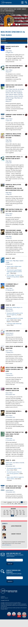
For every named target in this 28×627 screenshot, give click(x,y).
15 (10, 503)
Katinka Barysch (17, 307)
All (4, 510)
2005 (8, 514)
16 (12, 503)
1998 (16, 515)
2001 (20, 514)
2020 (4, 511)
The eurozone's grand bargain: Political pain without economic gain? (14, 232)
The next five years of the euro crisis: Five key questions (14, 434)
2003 (14, 514)
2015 (20, 511)
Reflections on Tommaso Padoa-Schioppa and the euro (14, 369)
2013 (4, 513)
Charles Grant (9, 260)
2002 (17, 514)
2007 (24, 513)
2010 (14, 513)
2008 (20, 513)
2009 (17, 513)
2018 (11, 511)
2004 (11, 514)
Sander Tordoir (16, 534)
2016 (17, 511)
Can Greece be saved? (13, 331)
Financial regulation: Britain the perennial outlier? (13, 135)
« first (5, 502)
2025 (10, 510)
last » (19, 503)
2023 (17, 510)
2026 (7, 510)
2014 (24, 511)
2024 (13, 510)
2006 (4, 514)
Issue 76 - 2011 (10, 305)
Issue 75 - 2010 (10, 460)
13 (23, 502)
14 (8, 503)
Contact (3, 596)
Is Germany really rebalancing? (14, 323)
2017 (14, 511)
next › (16, 503)
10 (17, 502)
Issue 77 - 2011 (10, 258)
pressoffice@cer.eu (6, 545)
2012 (8, 513)
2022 (20, 510)
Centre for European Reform (6, 2)
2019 (8, 511)
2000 (24, 514)
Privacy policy (4, 598)
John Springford (16, 526)
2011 (11, 513)
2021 (23, 510)
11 (19, 502)
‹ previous (9, 502)
